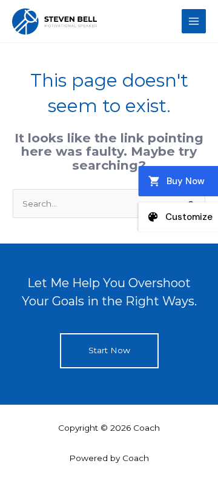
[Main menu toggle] (194, 21)
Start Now (109, 350)
